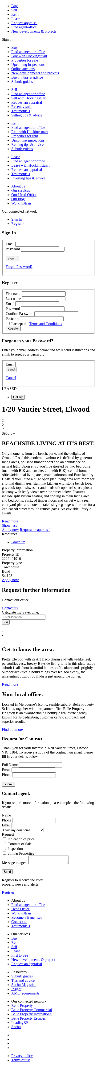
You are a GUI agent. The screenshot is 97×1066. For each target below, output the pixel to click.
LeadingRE (19, 1023)
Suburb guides (22, 82)
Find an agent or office (28, 52)
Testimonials (20, 111)
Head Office (20, 909)
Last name (13, 299)
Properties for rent (24, 136)
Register (8, 892)
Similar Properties (21, 853)
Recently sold (21, 107)
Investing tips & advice (28, 178)
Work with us (21, 203)
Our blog (18, 199)
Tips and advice (23, 980)
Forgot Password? (19, 267)
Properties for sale (24, 60)
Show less (9, 525)
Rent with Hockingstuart (29, 132)
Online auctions (23, 69)
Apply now (10, 530)
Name (6, 815)
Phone (6, 775)
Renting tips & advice (27, 145)
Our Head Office (23, 195)
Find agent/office (23, 27)
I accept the (36, 324)
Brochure (18, 542)
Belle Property (22, 1006)
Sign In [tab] (16, 219)
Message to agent (15, 863)
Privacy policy (22, 1056)
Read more (10, 521)
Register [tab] (17, 224)
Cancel (11, 378)
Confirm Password (19, 314)
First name (13, 294)
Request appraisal (24, 23)
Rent (14, 14)
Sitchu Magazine (23, 985)
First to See (19, 955)
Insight (16, 989)
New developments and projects (35, 73)
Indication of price (21, 839)
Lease (15, 19)
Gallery (18, 397)
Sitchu (16, 1027)
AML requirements (25, 993)
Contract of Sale (20, 844)
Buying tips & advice (27, 77)
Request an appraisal (26, 102)
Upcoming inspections (27, 64)
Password (13, 249)
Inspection (15, 849)
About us (18, 186)
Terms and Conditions (45, 324)
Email (10, 244)
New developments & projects (33, 31)
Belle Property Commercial (31, 1010)
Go (6, 622)
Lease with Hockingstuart (30, 165)
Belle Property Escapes (28, 1018)
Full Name (10, 765)
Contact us (10, 608)
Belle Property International (31, 1014)
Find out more (12, 729)
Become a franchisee (26, 917)
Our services (20, 190)
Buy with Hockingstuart (29, 56)
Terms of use (20, 1060)
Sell (14, 10)
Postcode (12, 319)
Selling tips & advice (26, 115)
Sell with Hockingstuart (28, 98)
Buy (14, 6)
